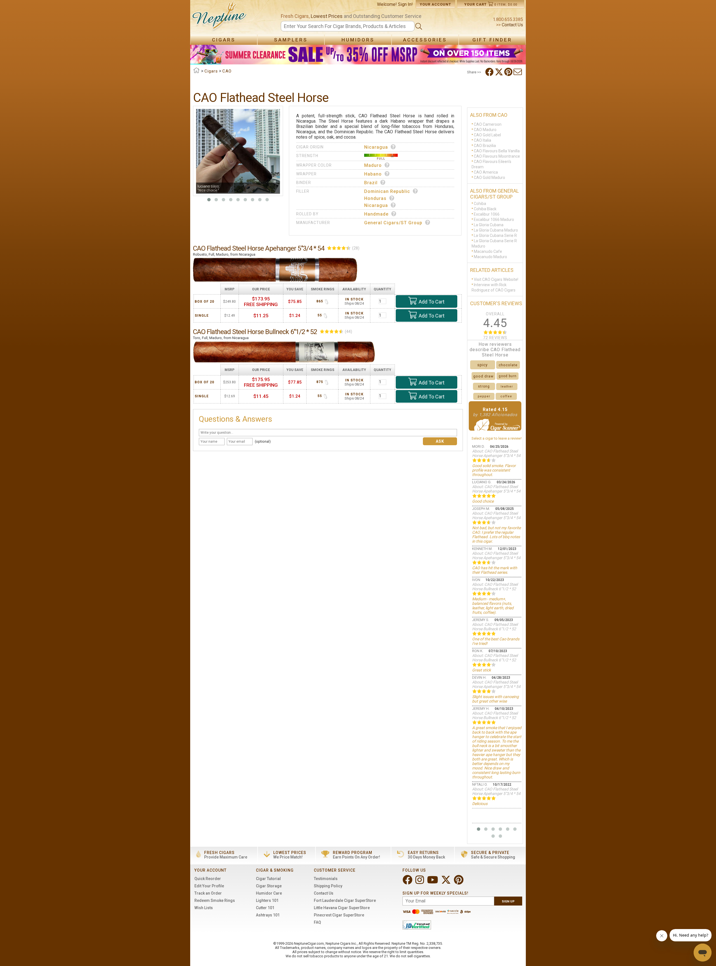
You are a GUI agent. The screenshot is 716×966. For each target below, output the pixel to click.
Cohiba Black (485, 209)
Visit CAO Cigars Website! (496, 279)
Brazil (371, 182)
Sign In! (405, 4)
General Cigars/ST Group (393, 222)
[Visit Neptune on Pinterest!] (459, 882)
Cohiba (480, 203)
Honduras (375, 198)
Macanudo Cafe (488, 251)
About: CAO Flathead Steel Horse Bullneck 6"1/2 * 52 (495, 586)
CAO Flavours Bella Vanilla (497, 151)
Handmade (376, 214)
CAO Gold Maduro (489, 177)
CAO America (486, 172)
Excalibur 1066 (487, 214)
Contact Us (512, 24)
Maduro (373, 165)
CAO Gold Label (487, 135)
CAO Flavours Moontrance (497, 156)
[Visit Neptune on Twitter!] (446, 882)
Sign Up (508, 901)
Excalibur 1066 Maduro (494, 219)
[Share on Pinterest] (509, 72)
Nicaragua (376, 147)
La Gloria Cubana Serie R (495, 235)
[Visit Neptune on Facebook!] (407, 882)
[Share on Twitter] (499, 72)
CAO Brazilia (485, 145)
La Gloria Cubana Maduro (496, 230)
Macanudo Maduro (490, 257)
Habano (373, 174)
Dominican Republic (387, 191)
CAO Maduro (485, 129)
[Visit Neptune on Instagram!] (420, 882)
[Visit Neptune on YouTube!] (433, 882)
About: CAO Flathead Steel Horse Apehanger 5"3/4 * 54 (496, 453)
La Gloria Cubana (488, 225)
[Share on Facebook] (490, 72)
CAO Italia (482, 140)
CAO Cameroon (487, 124)
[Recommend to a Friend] (518, 72)
